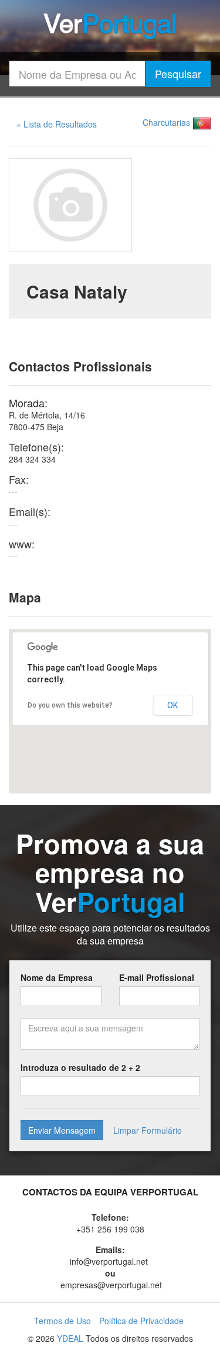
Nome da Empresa (57, 977)
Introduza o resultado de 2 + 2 (80, 1067)
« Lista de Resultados (56, 124)
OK (172, 705)
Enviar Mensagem (62, 1130)
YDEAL (70, 1338)
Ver (110, 26)
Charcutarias (166, 122)
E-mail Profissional (156, 977)
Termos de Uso (62, 1320)
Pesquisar (178, 73)
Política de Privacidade (141, 1320)
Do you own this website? (70, 705)
